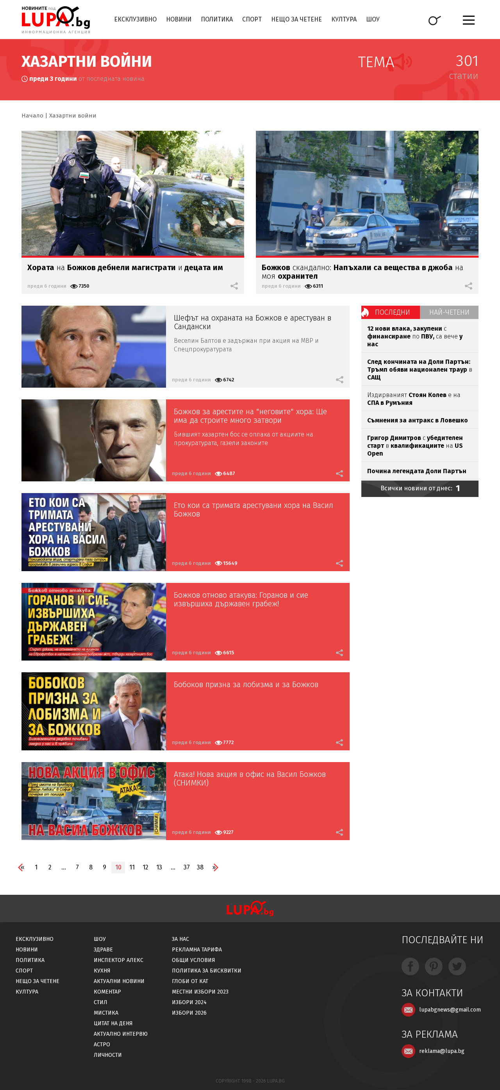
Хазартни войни (72, 115)
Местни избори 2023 (200, 991)
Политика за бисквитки (206, 970)
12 (145, 867)
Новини (178, 19)
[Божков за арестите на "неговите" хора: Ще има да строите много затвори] (93, 440)
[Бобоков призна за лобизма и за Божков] (93, 711)
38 (200, 867)
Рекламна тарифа (197, 949)
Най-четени (449, 312)
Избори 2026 (189, 1013)
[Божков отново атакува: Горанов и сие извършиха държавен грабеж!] (93, 622)
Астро (102, 1044)
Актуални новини (119, 981)
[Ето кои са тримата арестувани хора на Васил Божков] (93, 532)
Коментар (107, 991)
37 (187, 867)
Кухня (102, 970)
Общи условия (193, 960)
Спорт (252, 19)
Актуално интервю (121, 1034)
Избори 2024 (189, 1002)
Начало (32, 115)
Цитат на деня (113, 1023)
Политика (217, 19)
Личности (108, 1055)
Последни (392, 312)
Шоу (373, 19)
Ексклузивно (135, 19)
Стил (100, 1002)
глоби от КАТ (190, 981)
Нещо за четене (296, 19)
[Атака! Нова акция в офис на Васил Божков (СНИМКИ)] (93, 801)
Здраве (103, 949)
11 (132, 867)
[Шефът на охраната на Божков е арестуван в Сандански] (93, 347)
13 (159, 867)
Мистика (106, 1013)
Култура (344, 19)
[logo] (55, 20)
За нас (180, 939)
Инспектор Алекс (118, 960)
